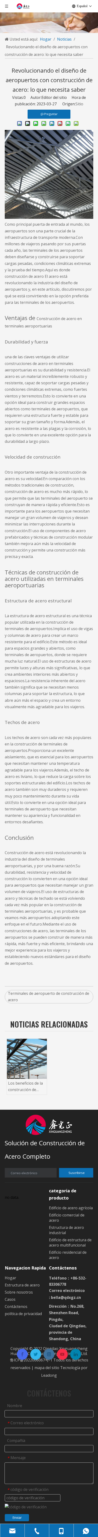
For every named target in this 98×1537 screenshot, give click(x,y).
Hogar (10, 1277)
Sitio (79, 104)
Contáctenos (16, 1306)
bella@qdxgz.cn (66, 1297)
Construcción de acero (24, 852)
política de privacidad (23, 1313)
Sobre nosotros (19, 1292)
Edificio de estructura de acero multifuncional (70, 1242)
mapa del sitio (47, 1367)
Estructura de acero (22, 1285)
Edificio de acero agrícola (71, 1207)
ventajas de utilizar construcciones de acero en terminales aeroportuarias (39, 363)
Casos (10, 1299)
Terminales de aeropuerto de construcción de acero (48, 996)
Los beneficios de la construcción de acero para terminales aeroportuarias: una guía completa (26, 1087)
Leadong (49, 1375)
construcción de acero (24, 276)
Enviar (17, 1517)
